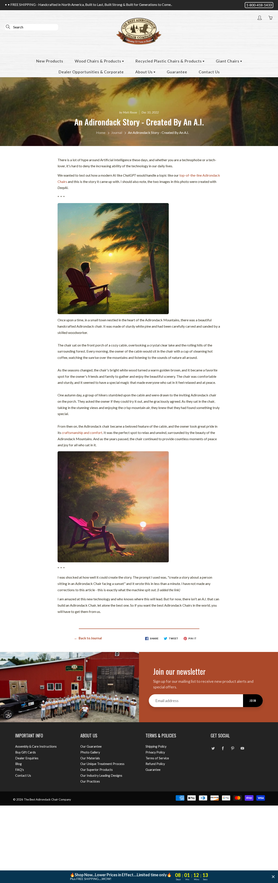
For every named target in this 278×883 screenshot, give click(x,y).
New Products (49, 61)
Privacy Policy (155, 752)
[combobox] (31, 27)
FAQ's (19, 769)
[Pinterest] (232, 748)
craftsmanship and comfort (82, 432)
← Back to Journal (88, 638)
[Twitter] (213, 748)
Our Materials (90, 758)
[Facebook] (223, 748)
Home (100, 132)
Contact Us (209, 71)
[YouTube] (242, 748)
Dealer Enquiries (26, 758)
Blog (18, 764)
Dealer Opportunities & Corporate (91, 71)
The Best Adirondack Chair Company (47, 799)
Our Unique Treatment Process (102, 764)
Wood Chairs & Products (98, 61)
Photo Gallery (90, 752)
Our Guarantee (91, 746)
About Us (144, 71)
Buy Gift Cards (25, 752)
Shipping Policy (156, 746)
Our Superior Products (96, 769)
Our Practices (90, 781)
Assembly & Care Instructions (36, 746)
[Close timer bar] (273, 876)
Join (253, 700)
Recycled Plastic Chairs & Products (169, 61)
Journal (116, 132)
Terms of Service (157, 758)
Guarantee (177, 71)
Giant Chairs (228, 61)
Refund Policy (155, 764)
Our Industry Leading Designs (101, 775)
